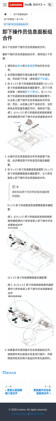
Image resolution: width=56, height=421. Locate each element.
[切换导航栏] (4, 4)
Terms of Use (37, 414)
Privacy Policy (20, 414)
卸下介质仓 (31, 92)
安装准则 (30, 65)
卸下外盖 (42, 79)
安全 (19, 65)
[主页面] (5, 14)
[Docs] (14, 4)
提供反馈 (11, 373)
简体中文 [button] (38, 4)
